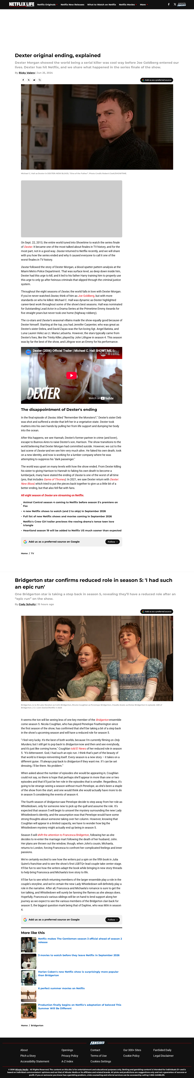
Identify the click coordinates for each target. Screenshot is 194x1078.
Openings (67, 1050)
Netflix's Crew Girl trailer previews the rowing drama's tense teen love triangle (68, 523)
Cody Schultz (27, 604)
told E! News (78, 748)
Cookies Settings (100, 1061)
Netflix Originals (46, 4)
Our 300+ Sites (132, 1050)
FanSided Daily (162, 1050)
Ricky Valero (27, 72)
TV (32, 553)
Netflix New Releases (72, 4)
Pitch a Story (28, 1055)
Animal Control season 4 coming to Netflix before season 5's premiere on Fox (70, 504)
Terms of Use (98, 1055)
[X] (175, 4)
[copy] (40, 80)
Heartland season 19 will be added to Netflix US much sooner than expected (72, 530)
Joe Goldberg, (86, 295)
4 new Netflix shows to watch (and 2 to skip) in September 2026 (64, 511)
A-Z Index (67, 1061)
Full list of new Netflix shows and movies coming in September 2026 (67, 516)
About (24, 1050)
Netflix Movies (127, 4)
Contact (95, 1050)
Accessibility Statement (34, 1061)
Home (24, 553)
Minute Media (21, 1069)
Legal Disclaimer (163, 1055)
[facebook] (168, 4)
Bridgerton (37, 1025)
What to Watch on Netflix (101, 4)
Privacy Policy (69, 1055)
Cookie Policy (131, 1055)
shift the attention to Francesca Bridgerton (63, 835)
